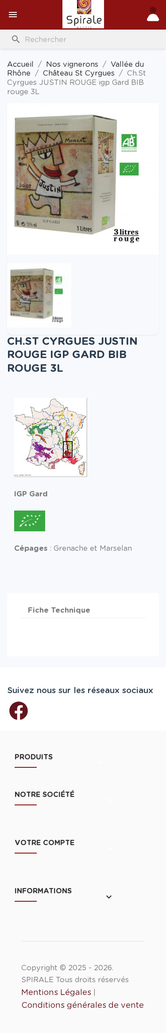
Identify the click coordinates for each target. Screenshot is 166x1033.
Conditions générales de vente (82, 1005)
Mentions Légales (56, 992)
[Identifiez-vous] (153, 15)
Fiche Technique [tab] (59, 610)
